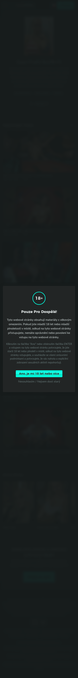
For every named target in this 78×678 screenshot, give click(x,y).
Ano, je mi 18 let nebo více (39, 373)
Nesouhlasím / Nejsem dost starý (39, 381)
